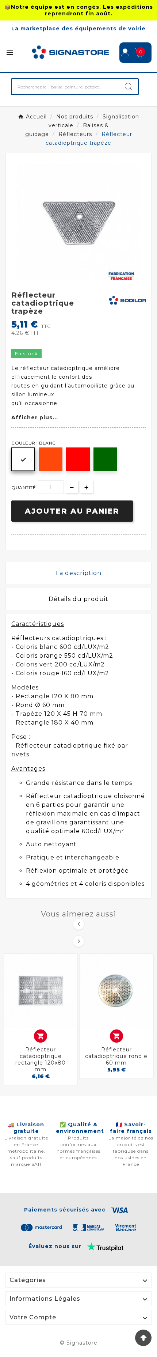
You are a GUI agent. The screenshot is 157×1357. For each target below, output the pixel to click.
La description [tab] (79, 573)
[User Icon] (125, 52)
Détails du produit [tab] (78, 599)
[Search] (128, 87)
